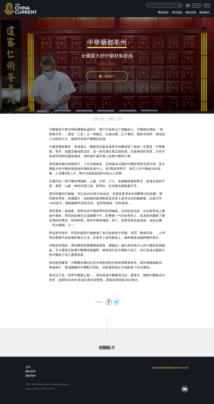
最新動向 (204, 12)
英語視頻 (177, 12)
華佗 (119, 119)
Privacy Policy (32, 388)
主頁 (28, 367)
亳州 (102, 119)
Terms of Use (47, 388)
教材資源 (190, 12)
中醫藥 (111, 119)
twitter (116, 302)
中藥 (95, 119)
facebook (109, 302)
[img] (179, 5)
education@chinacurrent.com (170, 367)
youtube (187, 5)
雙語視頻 (163, 12)
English (196, 5)
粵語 (207, 5)
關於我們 (31, 371)
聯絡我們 (31, 375)
